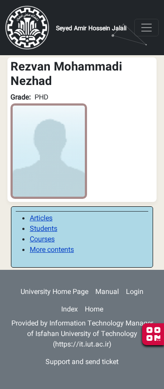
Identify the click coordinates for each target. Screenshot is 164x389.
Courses (42, 239)
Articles (41, 218)
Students (43, 229)
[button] (48, 151)
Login (134, 292)
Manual (107, 292)
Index (69, 309)
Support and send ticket (82, 362)
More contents (52, 250)
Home (94, 309)
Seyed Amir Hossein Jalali (91, 29)
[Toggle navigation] (146, 27)
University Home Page (54, 292)
